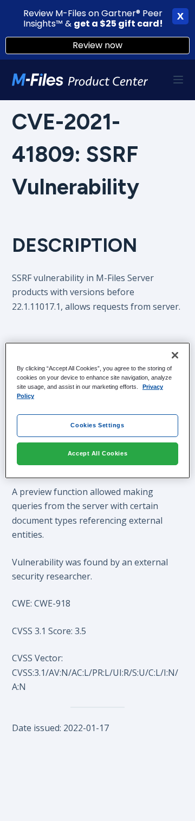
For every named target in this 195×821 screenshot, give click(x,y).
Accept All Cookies (97, 453)
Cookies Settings (97, 425)
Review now (97, 45)
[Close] (175, 355)
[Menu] (178, 79)
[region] (97, 410)
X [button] (180, 16)
